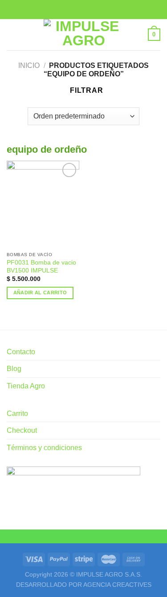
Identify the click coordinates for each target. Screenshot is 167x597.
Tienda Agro (26, 386)
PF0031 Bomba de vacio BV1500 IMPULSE (41, 266)
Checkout (22, 430)
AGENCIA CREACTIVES (117, 584)
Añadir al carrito (40, 292)
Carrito (17, 413)
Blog (14, 368)
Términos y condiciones (44, 447)
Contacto (21, 352)
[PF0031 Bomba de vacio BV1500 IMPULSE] (43, 204)
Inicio (29, 65)
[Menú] (12, 34)
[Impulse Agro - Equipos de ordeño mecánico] (83, 34)
